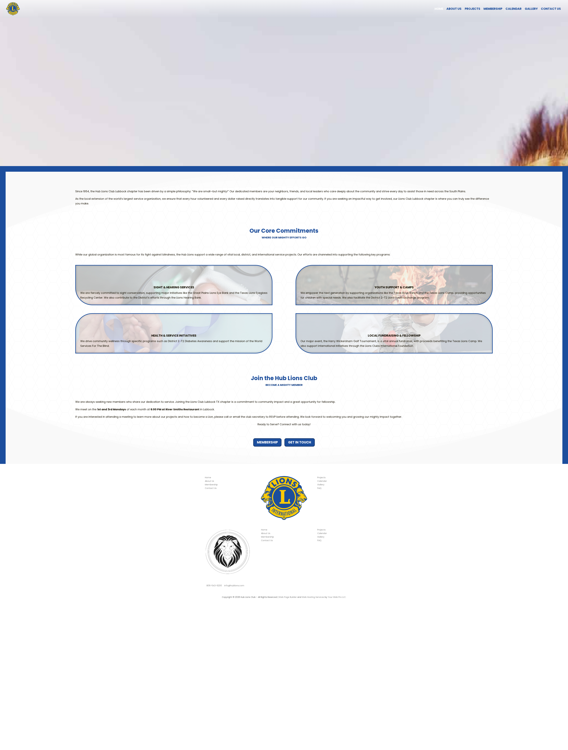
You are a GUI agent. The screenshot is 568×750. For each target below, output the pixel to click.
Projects (472, 9)
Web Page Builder (288, 597)
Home (439, 9)
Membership (493, 9)
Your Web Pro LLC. (337, 597)
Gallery (531, 9)
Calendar (514, 9)
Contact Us (551, 9)
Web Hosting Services (313, 597)
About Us (454, 9)
